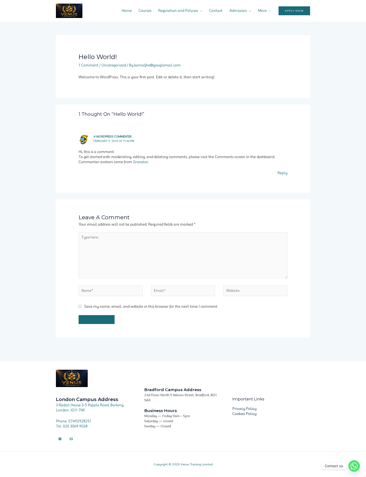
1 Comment (88, 65)
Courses (145, 11)
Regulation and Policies (178, 11)
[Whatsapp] (354, 466)
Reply (282, 173)
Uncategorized (113, 65)
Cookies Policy (244, 414)
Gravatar (140, 162)
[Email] (71, 439)
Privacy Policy (244, 409)
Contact (216, 11)
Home (127, 11)
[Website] (255, 292)
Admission (238, 11)
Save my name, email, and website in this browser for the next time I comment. (151, 307)
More (262, 11)
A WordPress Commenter (113, 136)
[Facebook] (60, 439)
